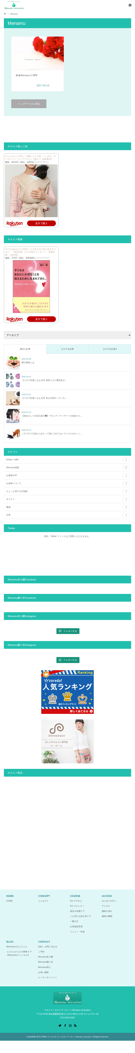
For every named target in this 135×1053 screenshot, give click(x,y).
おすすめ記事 (67, 349)
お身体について (66, 483)
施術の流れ (107, 911)
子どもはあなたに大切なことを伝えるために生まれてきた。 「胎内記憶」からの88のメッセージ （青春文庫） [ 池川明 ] (30, 252)
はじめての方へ (109, 901)
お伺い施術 (43, 972)
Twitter (60, 1025)
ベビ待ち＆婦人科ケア (80, 916)
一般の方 (74, 921)
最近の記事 (25, 349)
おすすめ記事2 (110, 349)
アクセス (106, 906)
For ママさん (76, 901)
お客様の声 (66, 475)
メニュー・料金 (77, 931)
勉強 (66, 507)
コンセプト (43, 901)
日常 (66, 515)
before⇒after (66, 459)
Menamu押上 (44, 967)
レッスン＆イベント (47, 977)
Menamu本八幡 (45, 957)
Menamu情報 (66, 467)
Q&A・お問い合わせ (47, 946)
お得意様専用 (76, 926)
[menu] (129, 5)
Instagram (70, 1025)
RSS (75, 1025)
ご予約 (41, 951)
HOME (9, 901)
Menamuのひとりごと (16, 946)
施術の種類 (107, 916)
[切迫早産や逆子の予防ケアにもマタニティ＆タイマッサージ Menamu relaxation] (14, 5)
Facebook (65, 1025)
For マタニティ (77, 906)
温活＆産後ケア (77, 911)
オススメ (66, 499)
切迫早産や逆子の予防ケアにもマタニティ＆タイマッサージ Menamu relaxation (60, 1037)
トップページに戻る (29, 103)
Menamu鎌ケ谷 (45, 962)
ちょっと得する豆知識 (66, 491)
